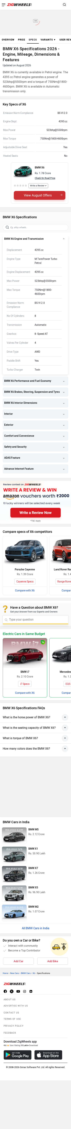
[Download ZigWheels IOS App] (48, 1055)
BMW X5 (33, 887)
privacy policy (13, 1026)
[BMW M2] (14, 913)
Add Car (18, 961)
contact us (11, 1012)
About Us (10, 999)
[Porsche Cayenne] (25, 551)
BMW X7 (33, 868)
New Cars (14, 973)
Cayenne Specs (24, 581)
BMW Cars (26, 973)
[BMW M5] (14, 835)
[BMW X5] (14, 893)
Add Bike (52, 961)
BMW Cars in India (37, 928)
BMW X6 (39, 167)
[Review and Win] (35, 502)
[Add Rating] (20, 185)
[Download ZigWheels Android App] (17, 1055)
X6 (34, 973)
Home (5, 973)
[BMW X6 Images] (23, 171)
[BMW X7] (14, 874)
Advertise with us (16, 1005)
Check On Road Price (45, 178)
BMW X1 (33, 848)
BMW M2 (33, 906)
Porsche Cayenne (25, 569)
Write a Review (37, 185)
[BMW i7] (25, 653)
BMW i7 (25, 671)
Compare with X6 (25, 590)
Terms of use (12, 1019)
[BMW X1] (14, 854)
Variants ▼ (48, 39)
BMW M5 (33, 829)
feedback (10, 1033)
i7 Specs (24, 684)
